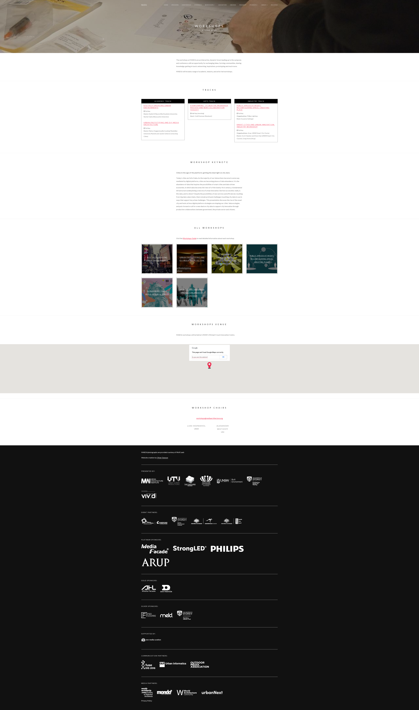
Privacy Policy (146, 701)
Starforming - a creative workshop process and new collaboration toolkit (209, 108)
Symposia (198, 5)
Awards (233, 5)
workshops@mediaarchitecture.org (209, 418)
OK (223, 357)
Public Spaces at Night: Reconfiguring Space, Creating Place (253, 108)
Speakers (175, 5)
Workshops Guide (189, 238)
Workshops (209, 5)
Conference (186, 5)
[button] (209, 365)
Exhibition (222, 5)
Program (242, 5)
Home (166, 5)
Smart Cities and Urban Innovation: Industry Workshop (256, 126)
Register (274, 5)
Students (253, 5)
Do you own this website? (200, 357)
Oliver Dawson (162, 458)
